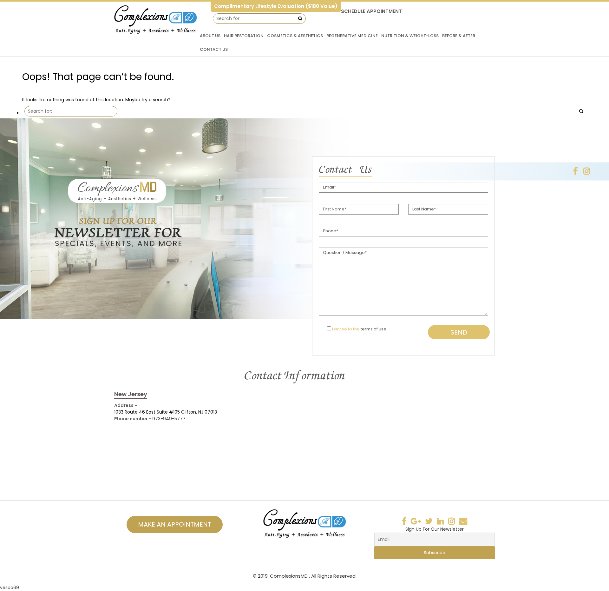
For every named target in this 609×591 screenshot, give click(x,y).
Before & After (458, 36)
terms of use (373, 329)
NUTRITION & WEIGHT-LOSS (410, 36)
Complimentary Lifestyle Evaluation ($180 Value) (275, 6)
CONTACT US (214, 49)
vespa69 (9, 587)
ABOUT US (210, 36)
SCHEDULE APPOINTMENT (371, 11)
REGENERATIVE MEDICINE (352, 36)
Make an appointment (174, 524)
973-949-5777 (169, 418)
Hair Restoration (244, 36)
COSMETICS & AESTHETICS (295, 36)
